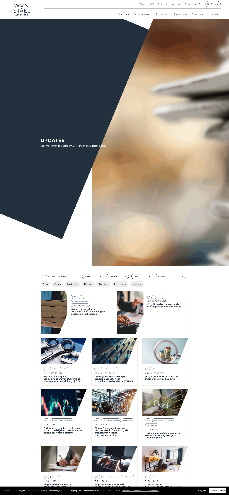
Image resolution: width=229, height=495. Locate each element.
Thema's (197, 14)
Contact (188, 4)
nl (196, 4)
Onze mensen (142, 14)
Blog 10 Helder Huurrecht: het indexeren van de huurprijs (162, 377)
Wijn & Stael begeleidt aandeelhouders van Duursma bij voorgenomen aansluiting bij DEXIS (63, 379)
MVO (152, 4)
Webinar (137, 284)
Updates (213, 14)
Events (143, 4)
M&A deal (72, 284)
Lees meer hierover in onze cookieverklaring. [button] (140, 491)
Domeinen (162, 14)
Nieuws (88, 284)
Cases (57, 284)
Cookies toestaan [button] (218, 491)
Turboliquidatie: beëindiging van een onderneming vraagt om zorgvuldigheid (163, 435)
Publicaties (120, 284)
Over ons (123, 14)
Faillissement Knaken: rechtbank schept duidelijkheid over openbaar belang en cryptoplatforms (63, 430)
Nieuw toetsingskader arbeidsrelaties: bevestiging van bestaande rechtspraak (88, 311)
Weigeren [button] (202, 491)
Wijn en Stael (21, 10)
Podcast (103, 284)
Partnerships (163, 4)
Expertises (180, 14)
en (200, 4)
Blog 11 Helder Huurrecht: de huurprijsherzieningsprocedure (164, 305)
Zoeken (215, 4)
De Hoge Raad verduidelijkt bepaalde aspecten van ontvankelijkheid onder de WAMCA (113, 379)
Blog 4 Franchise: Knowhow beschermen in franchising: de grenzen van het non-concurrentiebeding (111, 431)
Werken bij (176, 4)
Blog (45, 284)
